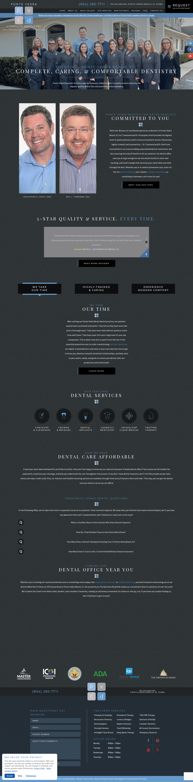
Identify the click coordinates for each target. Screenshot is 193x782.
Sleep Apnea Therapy (125, 732)
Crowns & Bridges (64, 428)
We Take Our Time (40, 289)
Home (62, 11)
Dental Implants (85, 428)
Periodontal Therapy (125, 715)
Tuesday (96, 748)
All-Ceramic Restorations (149, 728)
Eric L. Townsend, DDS (12, 29)
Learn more (96, 371)
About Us (73, 11)
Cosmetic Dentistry (107, 428)
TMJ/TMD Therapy (151, 428)
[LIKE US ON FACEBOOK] (190, 49)
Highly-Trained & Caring (96, 289)
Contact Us (156, 11)
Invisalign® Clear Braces (103, 732)
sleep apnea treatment (105, 582)
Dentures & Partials (147, 719)
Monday (96, 743)
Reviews (135, 11)
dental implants (127, 172)
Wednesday (98, 752)
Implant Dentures (124, 724)
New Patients (121, 11)
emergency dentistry (156, 172)
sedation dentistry (127, 582)
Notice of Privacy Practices (104, 779)
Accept (10, 776)
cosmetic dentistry (118, 344)
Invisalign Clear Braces (129, 428)
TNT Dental (142, 779)
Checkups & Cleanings (42, 428)
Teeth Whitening (124, 728)
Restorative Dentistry (103, 719)
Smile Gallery (87, 11)
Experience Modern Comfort (153, 289)
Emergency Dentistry (148, 732)
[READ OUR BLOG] (190, 43)
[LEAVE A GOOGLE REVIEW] (190, 55)
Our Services (105, 11)
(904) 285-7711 (92, 4)
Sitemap (79, 779)
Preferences (31, 776)
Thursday (97, 757)
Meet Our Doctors (141, 185)
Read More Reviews (96, 263)
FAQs (145, 11)
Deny (20, 776)
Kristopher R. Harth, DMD (34, 29)
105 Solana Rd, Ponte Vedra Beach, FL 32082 (136, 4)
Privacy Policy (88, 779)
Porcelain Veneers (101, 728)
